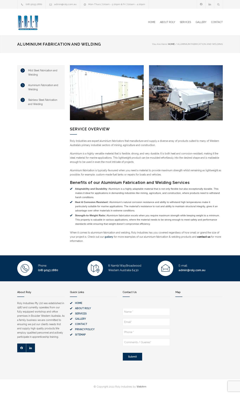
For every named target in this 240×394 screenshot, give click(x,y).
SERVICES (185, 22)
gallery (109, 236)
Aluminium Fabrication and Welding (43, 87)
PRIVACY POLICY (85, 329)
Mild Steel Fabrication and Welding (42, 72)
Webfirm (141, 386)
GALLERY (201, 22)
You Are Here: (159, 44)
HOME (151, 22)
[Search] (218, 4)
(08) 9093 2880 (34, 4)
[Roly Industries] (61, 22)
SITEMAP (80, 334)
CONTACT (217, 22)
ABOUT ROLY (167, 22)
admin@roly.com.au (65, 4)
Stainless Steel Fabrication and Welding (42, 102)
